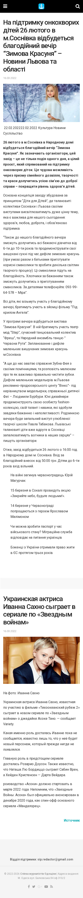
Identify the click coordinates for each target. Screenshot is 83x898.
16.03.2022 (9, 78)
